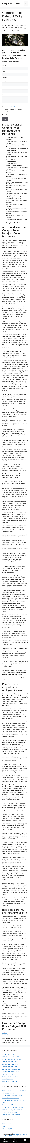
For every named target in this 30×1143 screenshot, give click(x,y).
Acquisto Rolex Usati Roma (10, 1076)
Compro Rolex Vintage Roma (10, 1056)
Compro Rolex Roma (11, 4)
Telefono (5, 81)
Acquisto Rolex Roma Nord (10, 1112)
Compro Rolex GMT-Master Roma (12, 1059)
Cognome (4, 77)
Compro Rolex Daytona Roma (10, 1071)
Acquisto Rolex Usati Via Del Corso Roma (14, 1090)
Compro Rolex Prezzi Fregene (10, 1098)
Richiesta (5, 95)
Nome (3, 71)
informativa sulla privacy (13, 106)
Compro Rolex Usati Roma (9, 1066)
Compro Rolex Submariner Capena (12, 1095)
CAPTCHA (5, 114)
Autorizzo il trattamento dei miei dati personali (12, 110)
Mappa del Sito (6, 1124)
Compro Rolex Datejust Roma (10, 1061)
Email (4, 88)
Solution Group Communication (17, 1135)
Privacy (4, 1126)
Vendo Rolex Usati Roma (9, 1081)
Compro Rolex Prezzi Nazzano (11, 1114)
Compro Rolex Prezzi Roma (10, 1064)
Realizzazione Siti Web (19, 1134)
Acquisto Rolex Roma (8, 1074)
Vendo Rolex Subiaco (8, 1093)
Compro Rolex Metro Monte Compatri (13, 1107)
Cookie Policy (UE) (7, 1128)
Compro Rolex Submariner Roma (11, 1069)
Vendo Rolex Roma (7, 1079)
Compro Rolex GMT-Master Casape (12, 1105)
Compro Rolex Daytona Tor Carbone (12, 1109)
